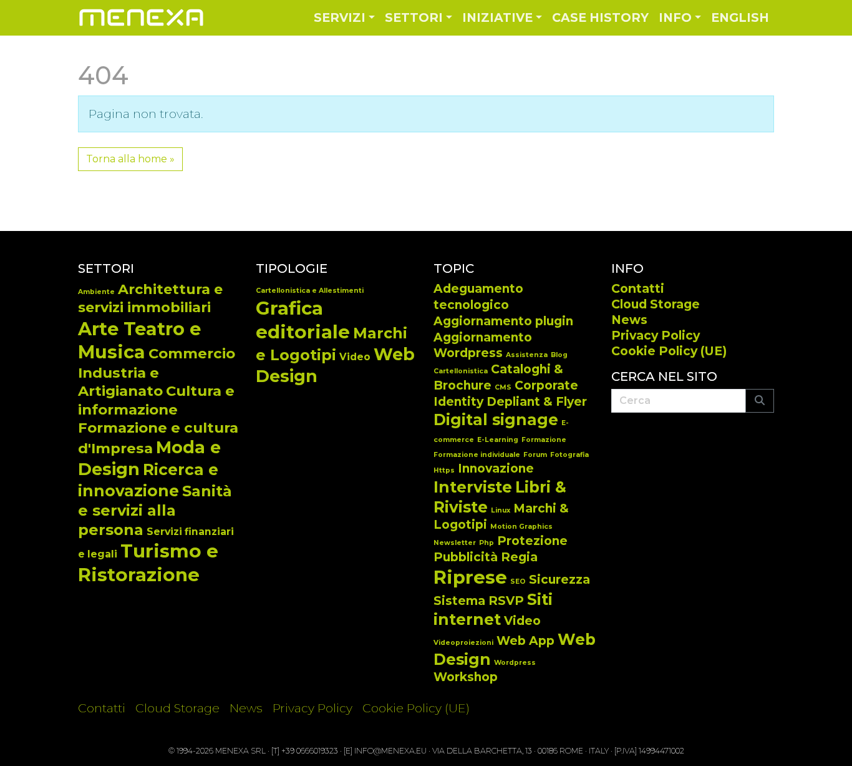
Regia (519, 557)
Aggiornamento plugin (503, 321)
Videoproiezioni (463, 643)
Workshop (465, 677)
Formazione (543, 440)
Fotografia (569, 455)
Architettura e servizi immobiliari (150, 298)
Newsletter (454, 543)
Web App (525, 641)
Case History (600, 17)
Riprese (470, 577)
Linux (500, 510)
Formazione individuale (476, 455)
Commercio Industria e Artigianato (156, 372)
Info (675, 17)
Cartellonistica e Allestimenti (310, 291)
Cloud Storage (655, 304)
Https (444, 470)
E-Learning (497, 440)
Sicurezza (559, 579)
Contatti (637, 288)
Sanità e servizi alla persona (155, 510)
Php (486, 543)
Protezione (532, 541)
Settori (414, 17)
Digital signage (495, 419)
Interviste (472, 487)
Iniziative (497, 17)
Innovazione (496, 468)
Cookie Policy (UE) (669, 350)
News (629, 319)
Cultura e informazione (156, 400)
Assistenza (527, 355)
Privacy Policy (655, 335)
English (740, 17)
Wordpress (515, 663)
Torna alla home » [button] (130, 159)
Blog (559, 355)
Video (354, 357)
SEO (518, 581)
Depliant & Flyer (537, 402)
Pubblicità (465, 557)
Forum (535, 455)
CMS (503, 387)
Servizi (339, 17)
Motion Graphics (521, 527)
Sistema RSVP (478, 601)
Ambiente (96, 292)
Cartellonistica (460, 371)
